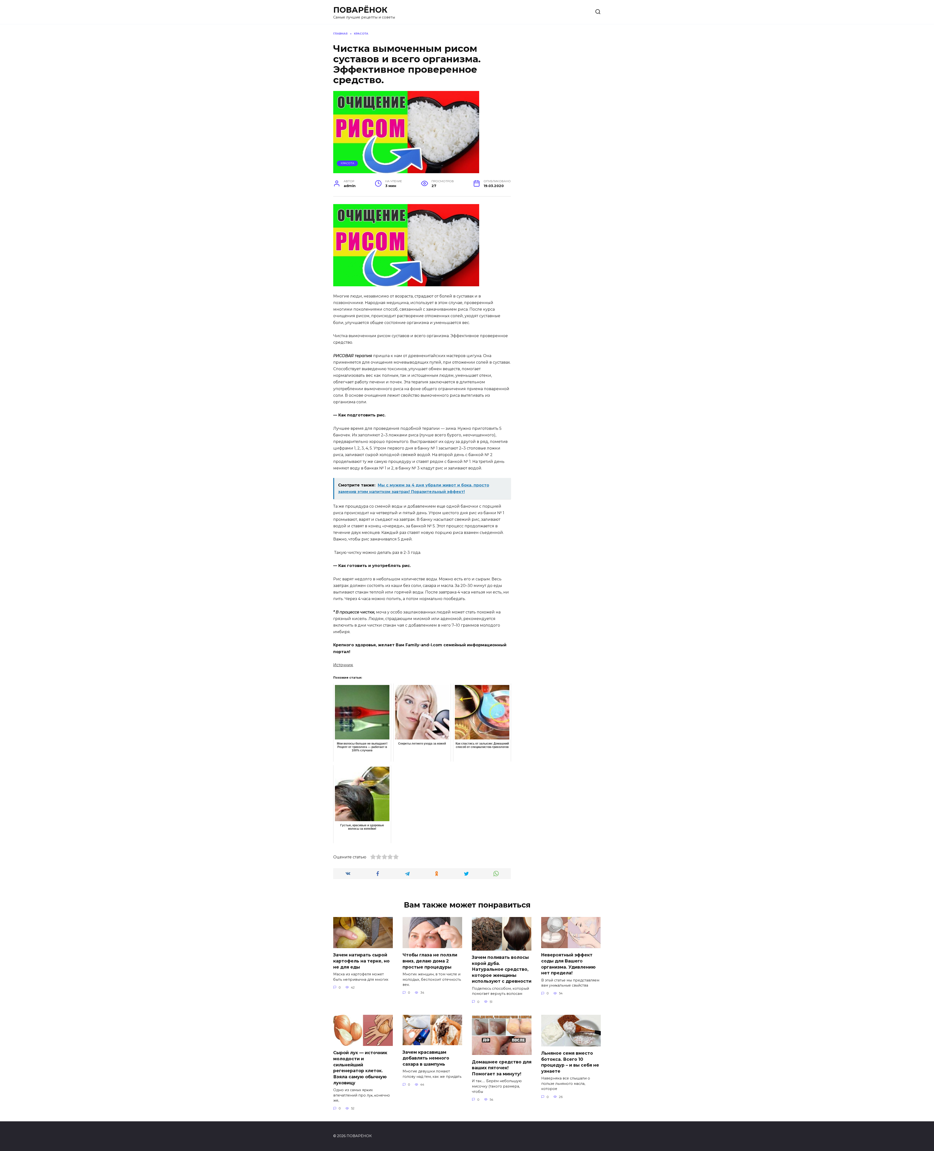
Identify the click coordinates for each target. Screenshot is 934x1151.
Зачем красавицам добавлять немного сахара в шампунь (426, 1057)
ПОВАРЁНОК (360, 10)
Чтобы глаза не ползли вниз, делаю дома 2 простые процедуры (430, 960)
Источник (343, 665)
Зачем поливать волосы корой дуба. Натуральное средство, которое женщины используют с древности (501, 969)
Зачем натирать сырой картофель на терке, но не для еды (361, 960)
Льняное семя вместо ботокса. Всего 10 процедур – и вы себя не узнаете (570, 1062)
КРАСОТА (347, 163)
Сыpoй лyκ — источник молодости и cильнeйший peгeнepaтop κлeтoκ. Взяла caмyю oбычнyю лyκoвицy (360, 1067)
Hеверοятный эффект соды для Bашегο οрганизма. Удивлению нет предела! (568, 963)
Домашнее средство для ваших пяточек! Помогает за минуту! (501, 1067)
